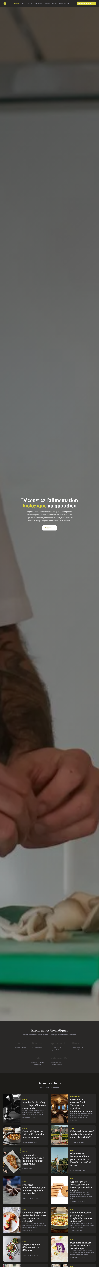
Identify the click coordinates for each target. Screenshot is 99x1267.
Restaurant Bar (64, 3)
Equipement (38, 3)
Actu (22, 3)
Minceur (47, 3)
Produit (54, 3)
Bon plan (29, 3)
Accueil (16, 3)
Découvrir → (49, 528)
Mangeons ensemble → (86, 3)
